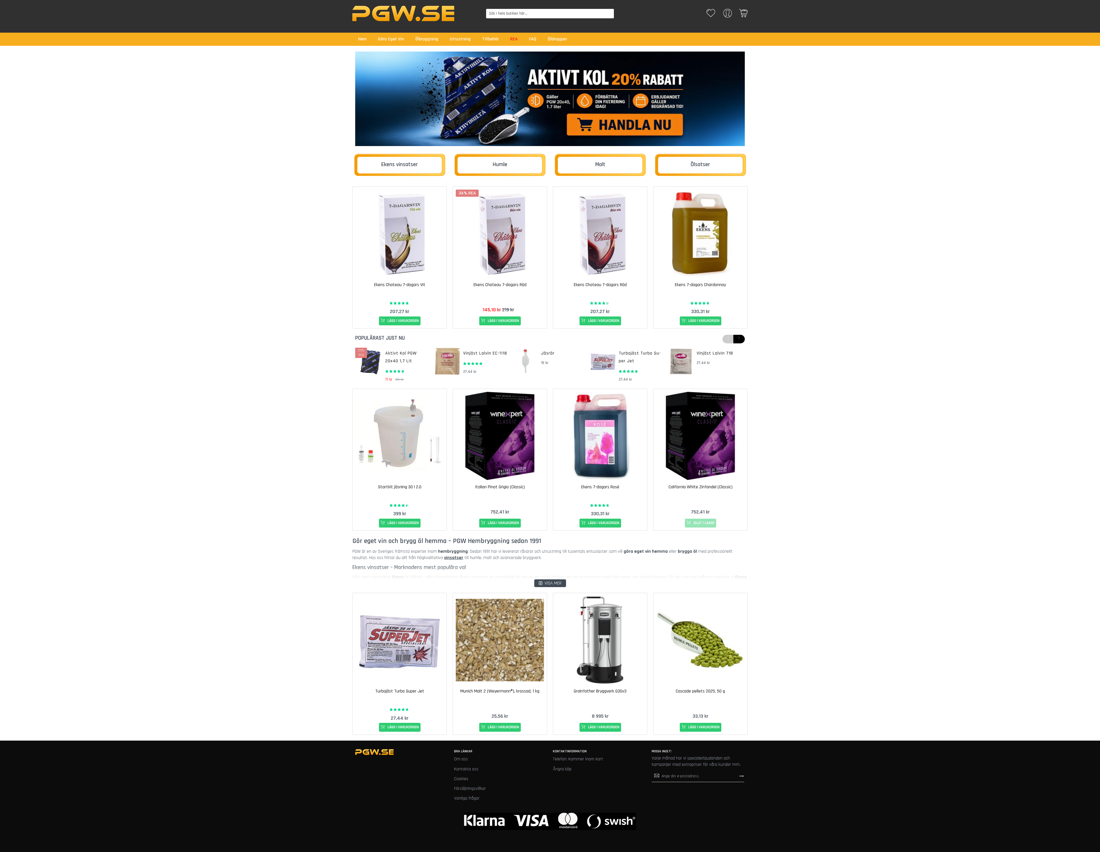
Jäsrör (548, 353)
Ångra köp (562, 769)
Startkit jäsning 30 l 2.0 (399, 487)
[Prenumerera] (741, 776)
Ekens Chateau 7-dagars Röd (500, 285)
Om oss (461, 759)
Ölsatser (700, 164)
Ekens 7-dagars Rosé (600, 487)
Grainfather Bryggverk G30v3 (600, 691)
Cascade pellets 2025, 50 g (700, 691)
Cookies (461, 779)
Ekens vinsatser (399, 164)
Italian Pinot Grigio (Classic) (500, 487)
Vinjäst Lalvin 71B (715, 353)
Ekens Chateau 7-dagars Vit (399, 285)
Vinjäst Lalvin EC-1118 (485, 353)
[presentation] (739, 339)
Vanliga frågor (467, 798)
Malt (600, 164)
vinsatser (453, 558)
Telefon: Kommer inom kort (578, 759)
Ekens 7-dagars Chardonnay (700, 285)
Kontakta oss (466, 769)
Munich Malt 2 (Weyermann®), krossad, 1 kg (499, 691)
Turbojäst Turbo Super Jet (399, 691)
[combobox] (550, 13)
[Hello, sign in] (727, 15)
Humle (500, 164)
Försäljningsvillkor (470, 789)
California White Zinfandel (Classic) (700, 487)
